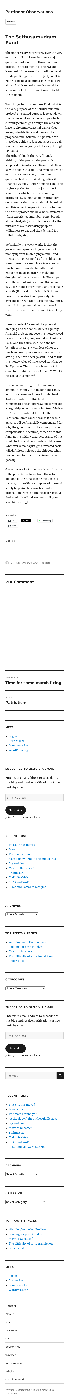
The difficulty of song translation (31, 956)
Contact (10, 1305)
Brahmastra (16, 872)
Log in (13, 736)
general (46, 562)
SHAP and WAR (19, 882)
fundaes (10, 1355)
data (8, 1338)
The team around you (23, 854)
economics (12, 1346)
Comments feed (19, 745)
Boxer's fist (16, 960)
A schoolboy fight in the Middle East (33, 858)
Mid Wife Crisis (18, 877)
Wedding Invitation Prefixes (27, 942)
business (11, 1330)
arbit (8, 1322)
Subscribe (15, 810)
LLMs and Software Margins (27, 887)
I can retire (16, 849)
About (9, 1314)
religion (10, 1371)
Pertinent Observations (29, 11)
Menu (11, 21)
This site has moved (22, 844)
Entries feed (17, 740)
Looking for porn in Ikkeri (26, 946)
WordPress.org (18, 750)
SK (12, 562)
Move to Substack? (21, 868)
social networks (15, 1379)
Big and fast (16, 863)
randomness (13, 1363)
